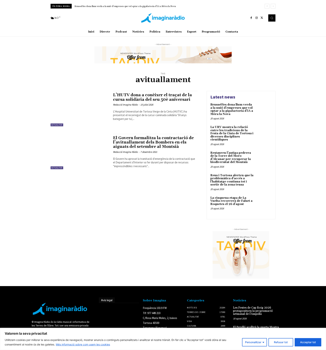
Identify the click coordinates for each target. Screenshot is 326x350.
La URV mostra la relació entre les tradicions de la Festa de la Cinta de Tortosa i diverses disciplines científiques (231, 133)
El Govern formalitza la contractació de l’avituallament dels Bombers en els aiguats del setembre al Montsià (153, 142)
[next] (273, 6)
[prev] (267, 6)
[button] (271, 18)
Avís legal (106, 300)
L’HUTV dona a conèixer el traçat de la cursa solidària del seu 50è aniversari (152, 97)
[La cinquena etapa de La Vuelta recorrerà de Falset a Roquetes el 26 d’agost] (264, 204)
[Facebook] (251, 18)
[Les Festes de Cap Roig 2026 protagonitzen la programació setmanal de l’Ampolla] (288, 312)
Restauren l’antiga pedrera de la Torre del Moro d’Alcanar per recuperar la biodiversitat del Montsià (230, 157)
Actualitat (56, 125)
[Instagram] (256, 18)
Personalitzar (253, 342)
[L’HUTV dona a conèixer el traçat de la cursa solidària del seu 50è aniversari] (80, 108)
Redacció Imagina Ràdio (125, 104)
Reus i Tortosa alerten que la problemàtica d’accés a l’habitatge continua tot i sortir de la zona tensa (231, 180)
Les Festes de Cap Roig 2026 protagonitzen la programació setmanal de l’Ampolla (253, 311)
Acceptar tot (308, 342)
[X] (261, 18)
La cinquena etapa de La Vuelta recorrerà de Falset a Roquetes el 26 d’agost (231, 201)
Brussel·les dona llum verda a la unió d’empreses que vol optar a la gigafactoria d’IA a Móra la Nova (125, 6)
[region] (163, 339)
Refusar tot (281, 342)
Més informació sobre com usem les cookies (83, 344)
